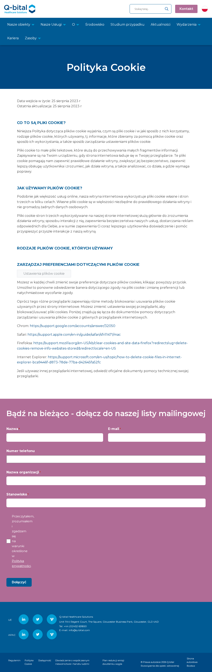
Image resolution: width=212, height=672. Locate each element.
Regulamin (14, 660)
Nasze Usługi (51, 24)
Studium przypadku (128, 24)
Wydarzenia (186, 24)
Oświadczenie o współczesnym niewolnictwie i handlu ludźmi (72, 662)
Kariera (13, 38)
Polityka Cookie (29, 662)
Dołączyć (19, 582)
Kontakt (186, 9)
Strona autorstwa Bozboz (192, 662)
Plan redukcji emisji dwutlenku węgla (113, 662)
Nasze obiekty (18, 24)
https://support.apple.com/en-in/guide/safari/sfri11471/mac (74, 335)
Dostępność (44, 660)
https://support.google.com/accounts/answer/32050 (72, 326)
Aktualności (160, 24)
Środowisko (94, 24)
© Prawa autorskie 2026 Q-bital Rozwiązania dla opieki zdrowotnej (160, 664)
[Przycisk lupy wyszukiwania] (167, 9)
